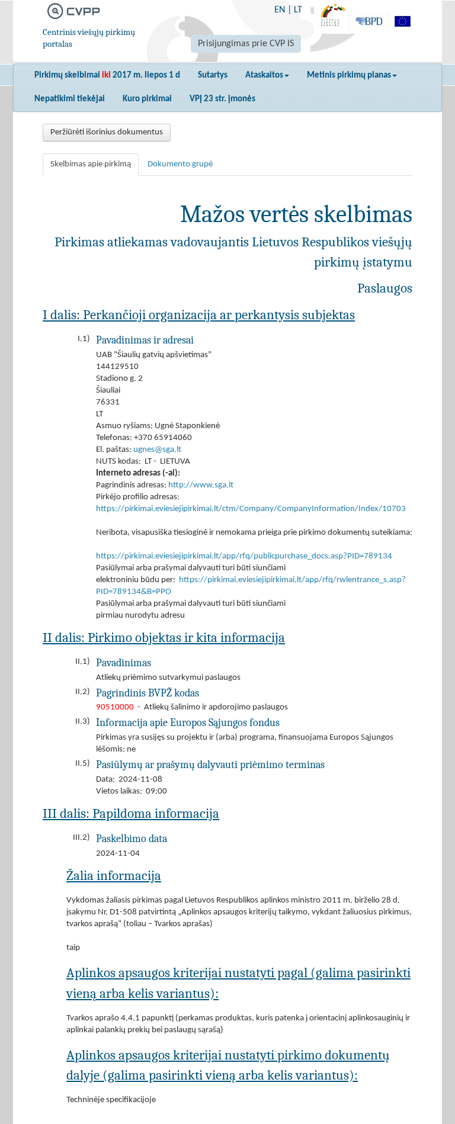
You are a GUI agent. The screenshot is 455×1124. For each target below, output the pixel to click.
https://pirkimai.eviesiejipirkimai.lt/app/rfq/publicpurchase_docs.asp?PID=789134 (244, 556)
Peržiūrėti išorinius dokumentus (106, 132)
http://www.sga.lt (200, 485)
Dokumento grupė (180, 164)
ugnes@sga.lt (157, 449)
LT (298, 10)
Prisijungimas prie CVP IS (246, 44)
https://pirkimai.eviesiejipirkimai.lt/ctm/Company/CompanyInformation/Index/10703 (251, 509)
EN (279, 10)
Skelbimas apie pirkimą (90, 164)
